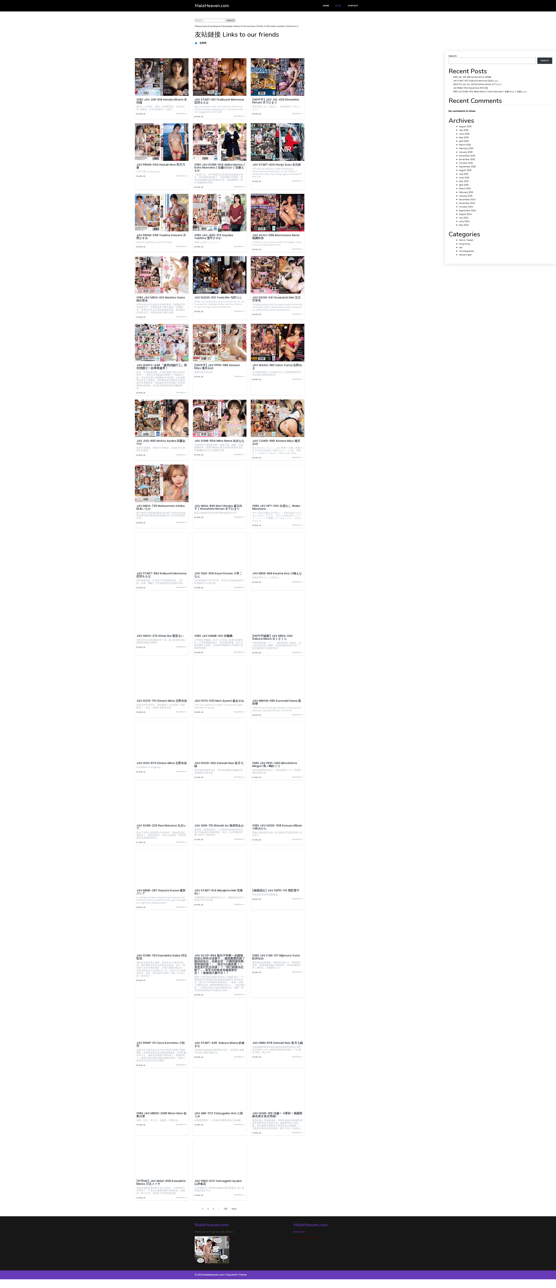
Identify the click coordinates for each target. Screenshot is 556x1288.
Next (234, 1208)
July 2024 (464, 217)
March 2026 (465, 144)
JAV (461, 247)
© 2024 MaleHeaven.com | (210, 1274)
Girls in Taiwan (466, 240)
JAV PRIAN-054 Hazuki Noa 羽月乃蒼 (470, 88)
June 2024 (464, 221)
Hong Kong (464, 243)
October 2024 (466, 206)
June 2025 (464, 177)
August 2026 (465, 126)
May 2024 (464, 225)
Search (453, 56)
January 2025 (465, 195)
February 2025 (466, 192)
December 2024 (467, 199)
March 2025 (465, 188)
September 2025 (467, 166)
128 (225, 1208)
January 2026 (466, 152)
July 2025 (463, 174)
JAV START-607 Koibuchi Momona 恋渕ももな (475, 80)
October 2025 (466, 163)
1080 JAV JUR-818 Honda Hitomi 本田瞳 (472, 77)
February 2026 (466, 148)
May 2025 (464, 181)
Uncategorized (466, 251)
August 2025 (465, 170)
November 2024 (467, 203)
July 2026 (463, 130)
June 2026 (464, 133)
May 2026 (464, 137)
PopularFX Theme (236, 1274)
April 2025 (464, 184)
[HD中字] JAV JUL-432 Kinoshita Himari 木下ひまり (477, 84)
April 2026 (464, 141)
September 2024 (467, 210)
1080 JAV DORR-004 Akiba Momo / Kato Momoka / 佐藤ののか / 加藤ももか (490, 91)
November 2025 (467, 159)
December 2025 (467, 155)
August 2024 (465, 214)
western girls (465, 254)
